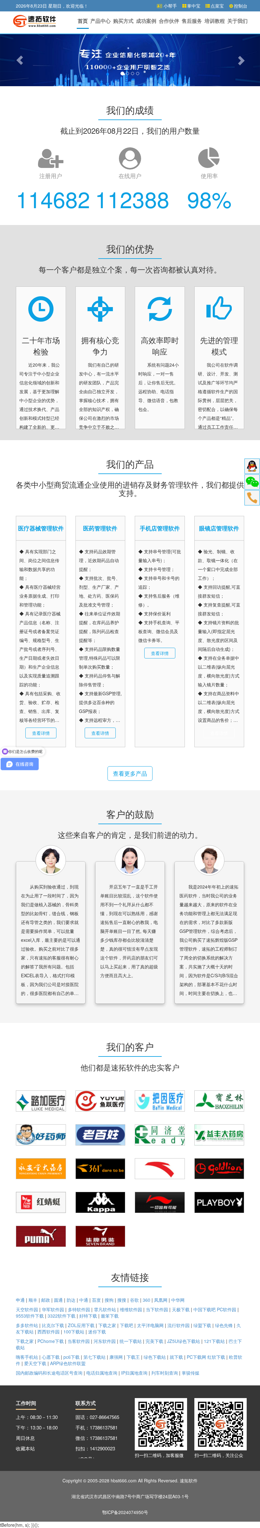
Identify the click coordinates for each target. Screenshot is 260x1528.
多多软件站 (27, 1325)
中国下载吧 (204, 1309)
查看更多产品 (130, 773)
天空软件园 (27, 1309)
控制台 (240, 6)
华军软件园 (53, 1309)
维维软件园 (131, 1309)
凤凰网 (160, 1300)
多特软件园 (79, 1309)
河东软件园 (105, 1341)
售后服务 (192, 20)
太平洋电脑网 (150, 1325)
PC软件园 (226, 1309)
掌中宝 (193, 6)
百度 (96, 1300)
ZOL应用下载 (81, 1325)
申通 (20, 1300)
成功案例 (146, 20)
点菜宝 (217, 6)
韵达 (71, 1300)
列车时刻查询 (164, 1373)
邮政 (45, 1300)
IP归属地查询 (134, 1373)
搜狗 (109, 1300)
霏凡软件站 (105, 1309)
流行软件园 (178, 1325)
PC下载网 (196, 1357)
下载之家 (107, 1325)
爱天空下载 (35, 1363)
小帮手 (169, 6)
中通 (83, 1300)
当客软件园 (79, 1341)
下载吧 (126, 1325)
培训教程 (215, 20)
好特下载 (88, 1316)
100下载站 (74, 1331)
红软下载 (216, 1357)
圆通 (58, 1300)
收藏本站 (25, 1448)
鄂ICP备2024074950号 (125, 1512)
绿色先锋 (224, 1325)
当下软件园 (157, 1309)
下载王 (133, 1357)
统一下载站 (131, 1341)
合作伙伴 (169, 20)
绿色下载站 (155, 1357)
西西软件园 (48, 1331)
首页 (83, 20)
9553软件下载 (30, 1316)
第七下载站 (94, 1357)
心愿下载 (51, 1357)
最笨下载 (110, 1316)
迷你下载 (97, 1331)
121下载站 (214, 1341)
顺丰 (33, 1300)
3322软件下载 (62, 1316)
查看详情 (41, 733)
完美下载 (154, 1341)
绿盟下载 (202, 1325)
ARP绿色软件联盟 (68, 1363)
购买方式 (123, 20)
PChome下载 (50, 1341)
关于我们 (237, 20)
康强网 (116, 1357)
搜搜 (121, 1300)
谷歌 (134, 1300)
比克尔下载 (53, 1325)
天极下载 (181, 1309)
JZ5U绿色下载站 (183, 1341)
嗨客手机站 (27, 1357)
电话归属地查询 (101, 1373)
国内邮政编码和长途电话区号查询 (49, 1373)
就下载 (176, 1357)
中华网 (178, 1300)
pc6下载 (71, 1357)
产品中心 (100, 20)
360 (146, 1300)
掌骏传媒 (190, 1373)
